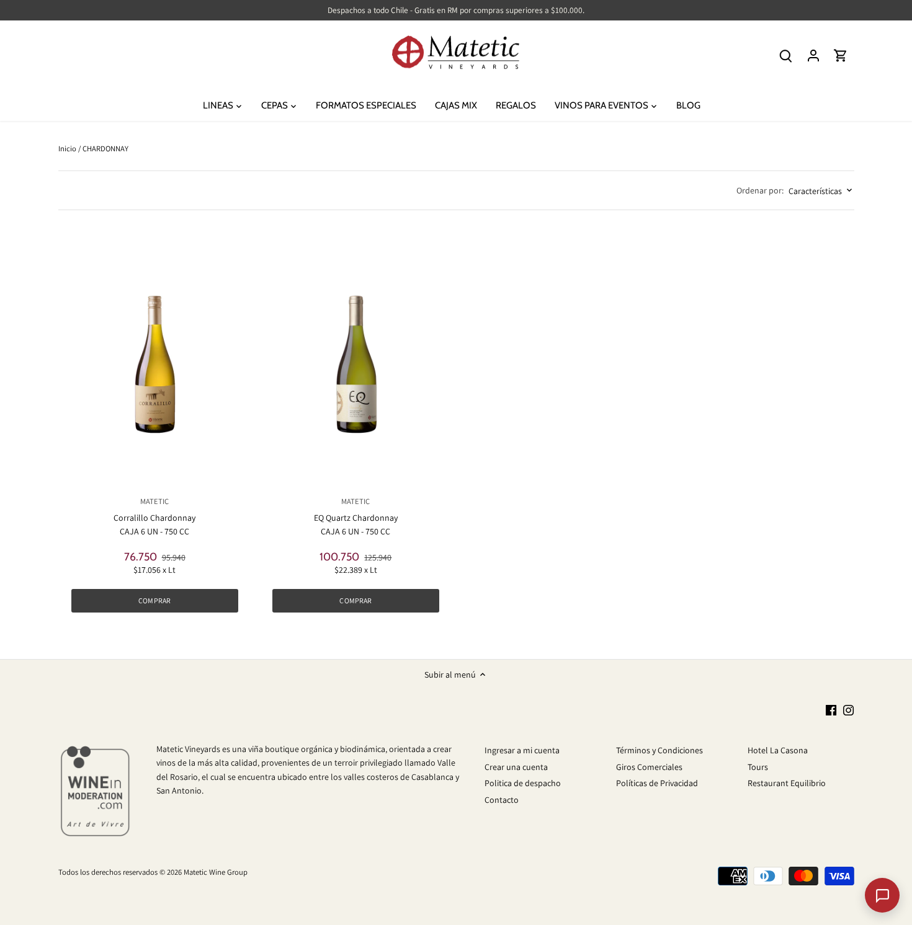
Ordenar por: (760, 190)
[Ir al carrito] (840, 55)
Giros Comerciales (649, 766)
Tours (758, 766)
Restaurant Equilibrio (787, 783)
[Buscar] (786, 55)
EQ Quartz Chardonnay (356, 510)
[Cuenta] (813, 55)
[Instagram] (848, 710)
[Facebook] (831, 710)
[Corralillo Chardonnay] (154, 360)
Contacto (502, 799)
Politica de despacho (523, 783)
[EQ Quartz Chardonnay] (355, 360)
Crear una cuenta (516, 766)
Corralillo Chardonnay (154, 510)
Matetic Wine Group (216, 872)
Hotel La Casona (778, 750)
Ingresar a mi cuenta (522, 750)
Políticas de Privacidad (657, 783)
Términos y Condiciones (659, 750)
